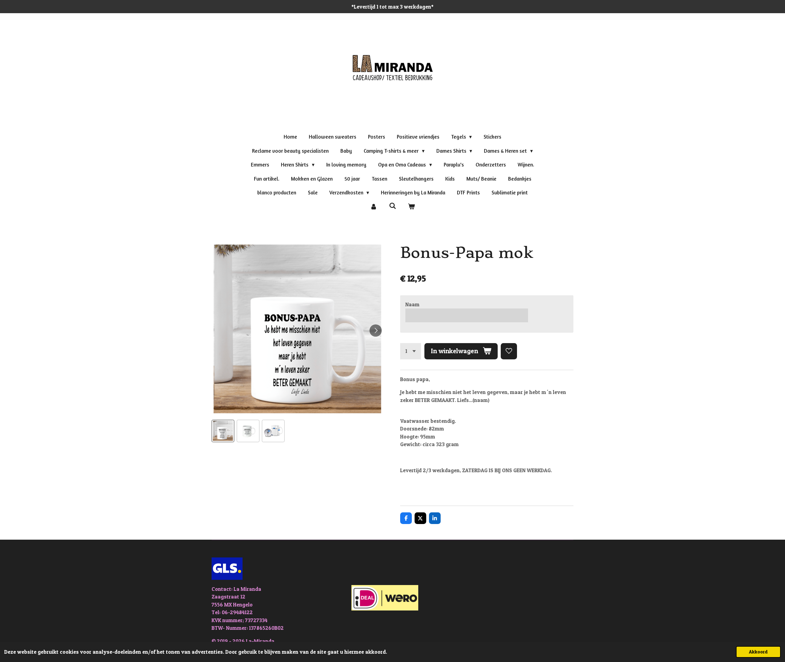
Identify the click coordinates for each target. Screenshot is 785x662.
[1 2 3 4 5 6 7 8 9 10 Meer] (410, 351)
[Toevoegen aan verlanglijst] (509, 351)
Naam (412, 304)
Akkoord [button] (758, 652)
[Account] (373, 206)
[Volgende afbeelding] (376, 330)
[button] (223, 431)
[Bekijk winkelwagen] (411, 206)
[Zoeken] (392, 206)
